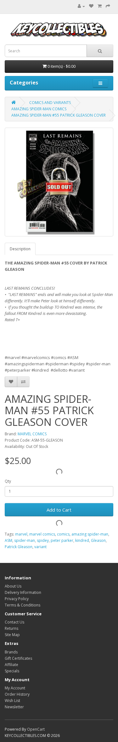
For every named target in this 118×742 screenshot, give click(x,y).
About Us (13, 586)
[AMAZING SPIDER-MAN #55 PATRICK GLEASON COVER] (59, 182)
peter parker (62, 540)
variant (40, 546)
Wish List (12, 700)
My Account (15, 688)
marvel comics (42, 534)
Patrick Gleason (18, 546)
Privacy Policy (17, 598)
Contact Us (14, 622)
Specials (12, 671)
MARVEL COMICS (32, 434)
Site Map (12, 634)
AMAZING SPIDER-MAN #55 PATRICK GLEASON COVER (58, 115)
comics (63, 534)
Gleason (98, 540)
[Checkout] (108, 6)
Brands (11, 652)
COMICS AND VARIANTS (50, 102)
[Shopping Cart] (100, 6)
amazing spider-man (89, 534)
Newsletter (14, 707)
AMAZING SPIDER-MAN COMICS (38, 109)
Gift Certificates (18, 658)
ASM (8, 540)
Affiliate (11, 664)
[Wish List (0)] (91, 6)
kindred (82, 540)
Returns (11, 628)
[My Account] (80, 6)
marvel (21, 534)
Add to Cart (59, 510)
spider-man (24, 540)
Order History (17, 694)
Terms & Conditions (22, 605)
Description (20, 249)
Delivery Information (23, 592)
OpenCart (36, 729)
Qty (8, 481)
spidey (43, 540)
